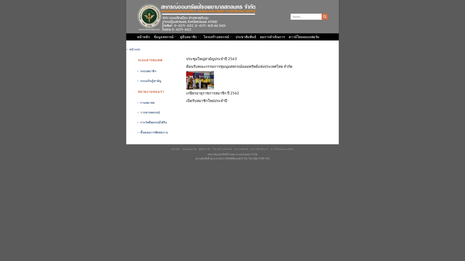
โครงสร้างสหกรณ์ (216, 37)
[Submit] (325, 17)
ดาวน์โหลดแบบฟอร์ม (304, 37)
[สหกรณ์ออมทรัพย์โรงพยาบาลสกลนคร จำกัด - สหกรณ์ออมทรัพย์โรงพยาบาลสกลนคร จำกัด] (200, 17)
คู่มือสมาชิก (188, 37)
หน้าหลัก (143, 37)
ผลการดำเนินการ (272, 37)
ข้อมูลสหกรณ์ (163, 37)
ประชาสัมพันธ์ (246, 37)
